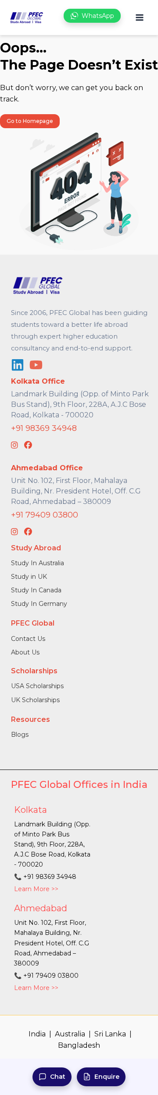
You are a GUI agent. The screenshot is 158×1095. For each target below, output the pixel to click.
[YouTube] (36, 364)
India (37, 1034)
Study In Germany (39, 604)
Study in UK (29, 577)
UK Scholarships (35, 700)
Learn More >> (36, 889)
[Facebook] (28, 445)
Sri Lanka (110, 1034)
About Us (25, 652)
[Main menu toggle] (139, 18)
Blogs (20, 734)
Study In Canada (36, 590)
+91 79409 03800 (44, 515)
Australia (70, 1034)
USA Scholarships (37, 686)
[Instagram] (14, 445)
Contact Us (28, 639)
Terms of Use (123, 1063)
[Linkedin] (17, 364)
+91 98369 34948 (44, 428)
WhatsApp (98, 16)
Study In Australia (37, 563)
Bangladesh (79, 1045)
